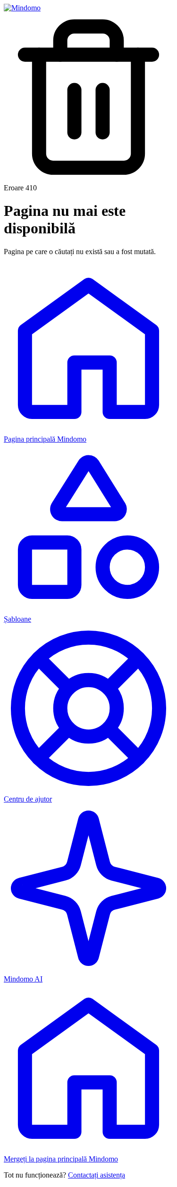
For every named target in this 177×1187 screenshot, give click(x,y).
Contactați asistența (96, 1175)
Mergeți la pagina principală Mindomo (61, 1159)
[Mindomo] (22, 8)
